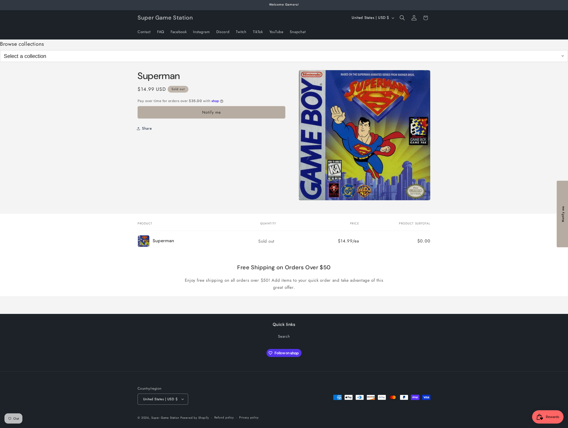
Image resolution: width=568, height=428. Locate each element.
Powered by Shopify (194, 418)
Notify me (211, 112)
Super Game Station (165, 418)
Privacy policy (249, 417)
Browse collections (22, 44)
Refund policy (224, 417)
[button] (402, 18)
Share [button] (147, 128)
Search (284, 336)
